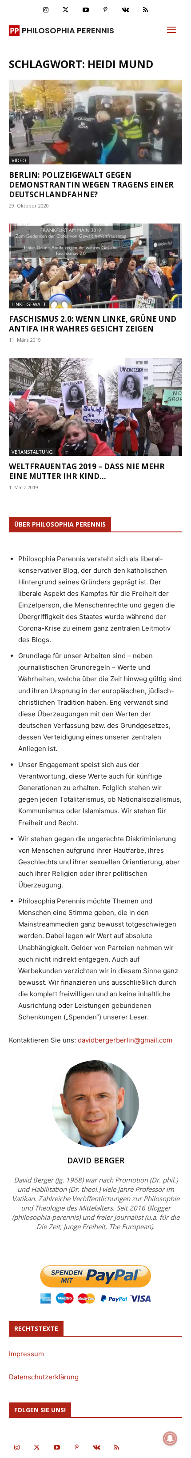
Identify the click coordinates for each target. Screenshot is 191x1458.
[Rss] (145, 10)
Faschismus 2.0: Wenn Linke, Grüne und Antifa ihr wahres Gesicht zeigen (92, 324)
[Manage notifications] (170, 1438)
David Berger (95, 1160)
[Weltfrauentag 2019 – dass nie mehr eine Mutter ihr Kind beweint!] (95, 407)
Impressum (26, 1354)
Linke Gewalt (29, 304)
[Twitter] (65, 10)
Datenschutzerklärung (44, 1377)
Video (19, 160)
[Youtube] (85, 10)
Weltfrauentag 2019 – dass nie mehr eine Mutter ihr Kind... (87, 471)
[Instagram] (45, 10)
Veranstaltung (32, 451)
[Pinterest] (105, 10)
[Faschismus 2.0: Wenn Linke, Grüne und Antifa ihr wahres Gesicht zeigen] (95, 266)
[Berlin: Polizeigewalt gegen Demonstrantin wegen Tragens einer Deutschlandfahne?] (95, 122)
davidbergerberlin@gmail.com (125, 1040)
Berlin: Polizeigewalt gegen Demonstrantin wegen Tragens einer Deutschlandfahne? (91, 185)
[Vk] (125, 10)
